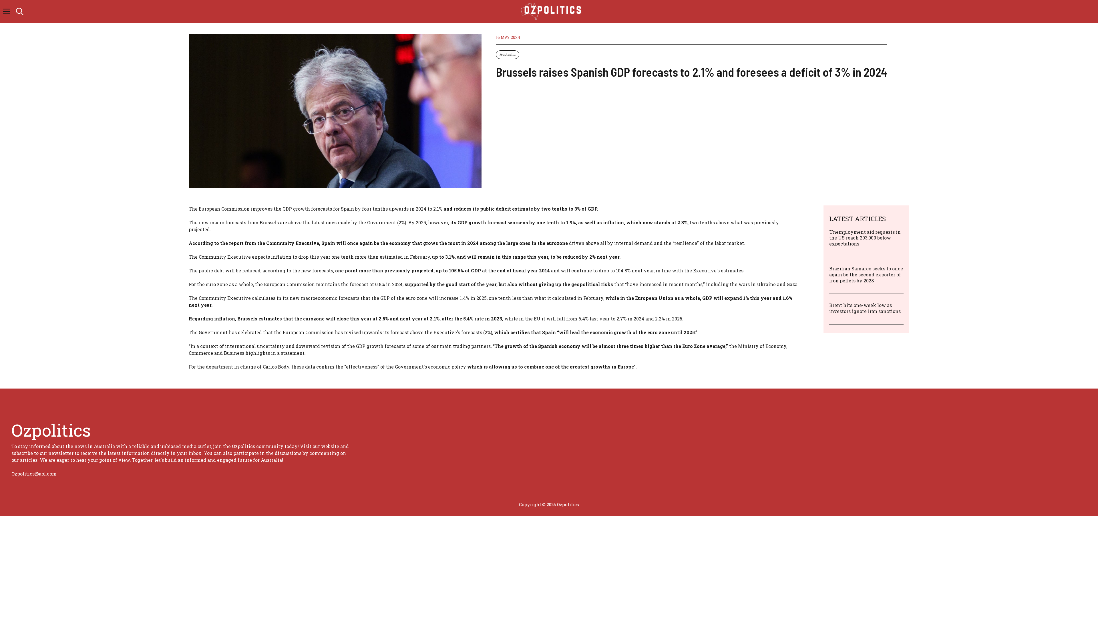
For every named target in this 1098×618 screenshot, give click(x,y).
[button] (19, 11)
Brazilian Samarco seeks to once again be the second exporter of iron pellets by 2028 (866, 275)
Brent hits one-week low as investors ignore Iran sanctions (865, 308)
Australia (508, 54)
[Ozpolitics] (552, 11)
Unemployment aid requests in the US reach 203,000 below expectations (865, 238)
